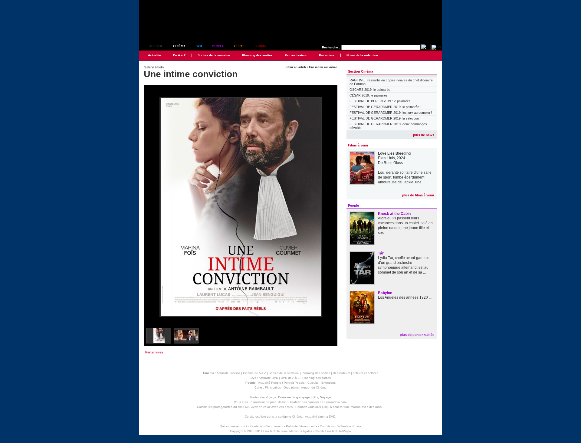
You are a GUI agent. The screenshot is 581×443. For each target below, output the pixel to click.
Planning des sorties (257, 55)
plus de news (423, 135)
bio (284, 402)
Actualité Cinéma (228, 373)
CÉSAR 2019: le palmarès (369, 95)
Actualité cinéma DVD (320, 416)
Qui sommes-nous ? (234, 426)
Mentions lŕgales (300, 431)
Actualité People (269, 382)
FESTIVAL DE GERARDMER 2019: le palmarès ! (385, 107)
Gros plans (291, 387)
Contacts (256, 426)
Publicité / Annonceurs (301, 426)
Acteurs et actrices (365, 373)
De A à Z (179, 55)
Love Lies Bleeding (394, 153)
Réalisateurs (341, 373)
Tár (381, 253)
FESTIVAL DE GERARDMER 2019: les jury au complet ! (391, 112)
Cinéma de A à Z (254, 373)
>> (329, 207)
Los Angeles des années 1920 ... (405, 297)
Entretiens (328, 382)
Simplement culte (172, 29)
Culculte (313, 382)
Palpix (347, 431)
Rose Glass (393, 163)
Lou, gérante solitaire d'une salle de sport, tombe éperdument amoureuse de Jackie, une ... (405, 177)
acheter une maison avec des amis (357, 407)
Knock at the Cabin (394, 214)
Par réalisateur (296, 55)
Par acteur (326, 55)
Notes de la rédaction (362, 55)
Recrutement (274, 426)
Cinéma (179, 46)
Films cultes (273, 387)
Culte (239, 46)
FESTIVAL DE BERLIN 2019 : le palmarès (380, 101)
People (218, 46)
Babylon (385, 293)
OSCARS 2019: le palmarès (370, 89)
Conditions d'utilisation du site (340, 426)
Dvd (198, 46)
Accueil (156, 46)
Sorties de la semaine (214, 55)
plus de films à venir (418, 195)
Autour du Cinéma (314, 387)
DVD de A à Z (290, 377)
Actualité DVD (268, 377)
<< (152, 207)
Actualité (154, 55)
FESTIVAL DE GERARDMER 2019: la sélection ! (385, 118)
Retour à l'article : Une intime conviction (310, 67)
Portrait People (294, 382)
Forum (260, 46)
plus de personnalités (417, 334)
